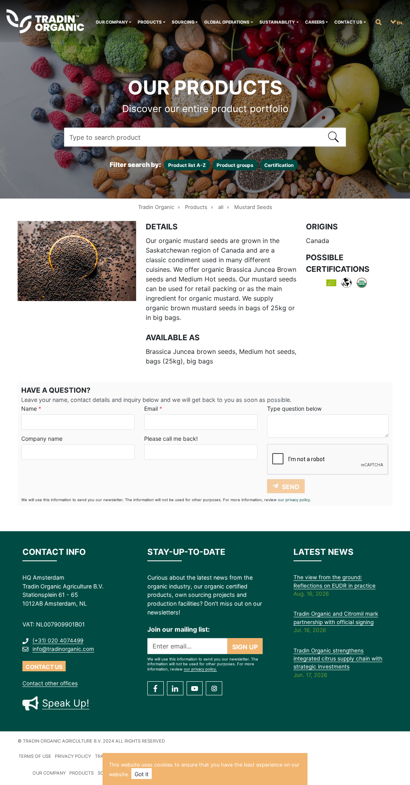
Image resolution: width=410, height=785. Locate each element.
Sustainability (277, 22)
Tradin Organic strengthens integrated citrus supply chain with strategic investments (337, 658)
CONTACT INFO (54, 552)
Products (150, 22)
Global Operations (226, 22)
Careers (315, 22)
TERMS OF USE (34, 756)
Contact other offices (50, 683)
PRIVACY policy (73, 756)
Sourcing (183, 22)
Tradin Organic (156, 207)
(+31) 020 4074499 (57, 640)
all (220, 207)
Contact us (348, 22)
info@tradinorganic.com (63, 649)
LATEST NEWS (323, 552)
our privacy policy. (294, 500)
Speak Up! (65, 703)
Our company (112, 22)
